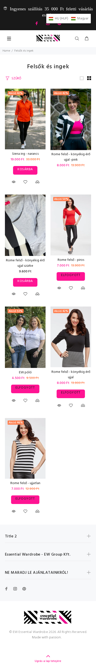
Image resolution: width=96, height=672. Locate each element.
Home (6, 50)
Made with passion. (47, 637)
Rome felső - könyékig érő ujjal (70, 374)
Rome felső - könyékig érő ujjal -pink (70, 157)
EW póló (25, 372)
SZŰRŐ (16, 78)
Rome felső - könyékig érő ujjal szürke (25, 263)
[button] (68, 18)
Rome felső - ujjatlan (25, 483)
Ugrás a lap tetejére (48, 661)
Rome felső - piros (71, 260)
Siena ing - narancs (25, 154)
